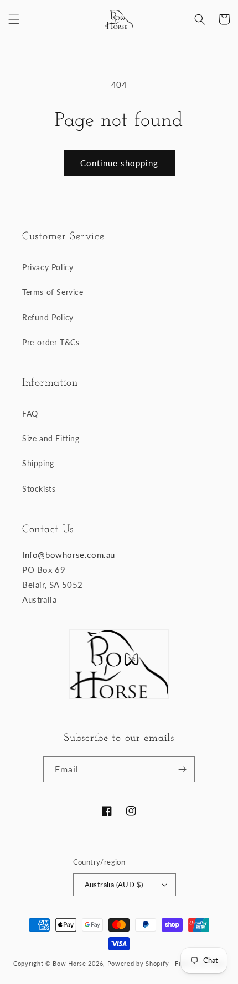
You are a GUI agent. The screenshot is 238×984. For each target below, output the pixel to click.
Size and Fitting (51, 438)
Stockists (38, 488)
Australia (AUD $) (114, 884)
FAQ (30, 413)
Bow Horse (69, 963)
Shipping (38, 463)
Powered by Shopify (138, 963)
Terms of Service (53, 292)
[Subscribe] (182, 769)
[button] (14, 19)
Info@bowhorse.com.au (68, 555)
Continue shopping (119, 163)
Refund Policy (48, 317)
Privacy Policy (47, 267)
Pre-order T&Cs (50, 342)
